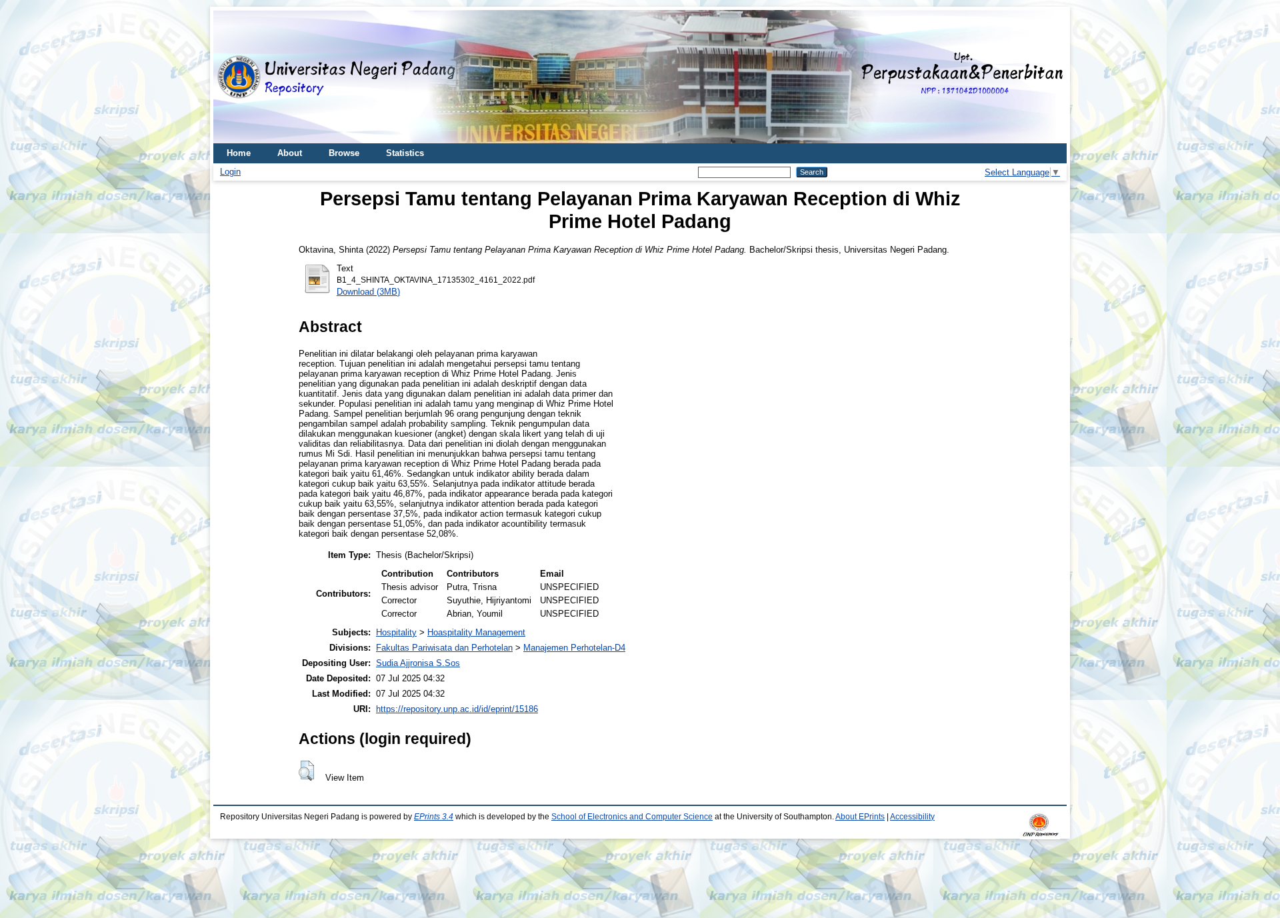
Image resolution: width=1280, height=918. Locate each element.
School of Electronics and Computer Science (632, 817)
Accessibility (912, 817)
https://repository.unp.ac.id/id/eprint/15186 (457, 709)
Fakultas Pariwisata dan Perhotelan (444, 648)
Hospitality (396, 632)
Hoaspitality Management (476, 632)
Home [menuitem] (239, 153)
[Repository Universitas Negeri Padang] (233, 77)
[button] (306, 771)
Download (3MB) (368, 292)
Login (230, 172)
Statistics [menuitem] (405, 153)
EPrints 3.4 (433, 817)
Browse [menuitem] (344, 153)
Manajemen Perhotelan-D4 (574, 648)
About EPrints (860, 817)
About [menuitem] (289, 153)
